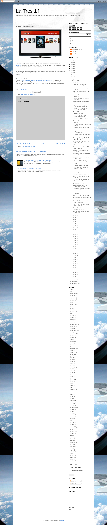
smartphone (73, 427)
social (71, 429)
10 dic (75, 257)
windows (72, 461)
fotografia (72, 348)
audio (71, 308)
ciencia (72, 319)
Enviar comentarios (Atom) (29, 146)
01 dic (75, 276)
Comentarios (74, 483)
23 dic (75, 230)
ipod (71, 374)
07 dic (75, 263)
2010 (72, 79)
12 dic (75, 253)
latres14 (74, 53)
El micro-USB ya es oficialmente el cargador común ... (81, 112)
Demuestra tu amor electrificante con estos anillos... (81, 157)
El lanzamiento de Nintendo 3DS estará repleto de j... (81, 212)
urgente (72, 450)
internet (23, 94)
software (72, 431)
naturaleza (72, 411)
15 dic (75, 246)
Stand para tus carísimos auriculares (79, 192)
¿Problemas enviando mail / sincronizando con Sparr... (80, 85)
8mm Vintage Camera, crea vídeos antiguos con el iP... (81, 208)
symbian (72, 433)
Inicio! (71, 40)
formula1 (72, 346)
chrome (72, 317)
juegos (71, 380)
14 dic (75, 249)
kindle (71, 381)
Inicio (42, 143)
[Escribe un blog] (35, 92)
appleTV (72, 304)
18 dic (75, 240)
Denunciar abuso (74, 464)
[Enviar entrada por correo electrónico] (30, 92)
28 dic (75, 219)
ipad (71, 370)
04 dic (75, 270)
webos (71, 459)
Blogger (62, 520)
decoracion (73, 334)
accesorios (73, 293)
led (71, 383)
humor (71, 361)
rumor (71, 422)
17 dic (75, 242)
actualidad (72, 295)
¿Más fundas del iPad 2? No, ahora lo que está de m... (81, 189)
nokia (71, 413)
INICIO (70, 509)
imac (71, 363)
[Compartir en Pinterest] (40, 92)
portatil (72, 418)
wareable (72, 457)
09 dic (75, 259)
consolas (72, 326)
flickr (71, 345)
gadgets (72, 352)
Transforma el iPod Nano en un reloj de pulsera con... (81, 128)
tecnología (72, 440)
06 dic (75, 266)
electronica (73, 341)
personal (72, 416)
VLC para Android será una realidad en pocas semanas (81, 131)
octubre (74, 281)
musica (72, 409)
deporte (72, 337)
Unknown (74, 51)
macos (72, 394)
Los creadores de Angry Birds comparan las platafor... (80, 186)
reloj (71, 420)
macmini (72, 392)
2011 (72, 77)
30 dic (75, 215)
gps (71, 356)
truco (71, 446)
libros (71, 385)
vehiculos (72, 451)
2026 (72, 60)
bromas (72, 315)
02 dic (75, 274)
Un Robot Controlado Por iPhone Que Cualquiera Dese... (81, 180)
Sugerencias (73, 42)
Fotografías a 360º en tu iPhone (80, 118)
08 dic (75, 261)
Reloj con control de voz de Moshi (81, 174)
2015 (72, 70)
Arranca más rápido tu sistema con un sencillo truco (81, 154)
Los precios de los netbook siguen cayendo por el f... (81, 135)
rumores (72, 424)
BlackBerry (73, 311)
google (71, 354)
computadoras (73, 324)
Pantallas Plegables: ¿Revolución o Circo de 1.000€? (31, 151)
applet (71, 302)
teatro (71, 438)
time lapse (72, 444)
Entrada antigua (60, 143)
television (72, 442)
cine (71, 321)
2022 (72, 62)
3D (71, 289)
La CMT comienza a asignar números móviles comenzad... (81, 164)
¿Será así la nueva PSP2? (79, 183)
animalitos (72, 299)
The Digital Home (22, 89)
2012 (72, 74)
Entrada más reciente (23, 143)
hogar (71, 359)
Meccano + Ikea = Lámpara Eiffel (81, 195)
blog (71, 313)
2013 (72, 72)
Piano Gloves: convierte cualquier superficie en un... (81, 205)
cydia (71, 332)
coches (72, 322)
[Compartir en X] (36, 92)
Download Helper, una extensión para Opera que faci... (80, 201)
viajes (71, 453)
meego (72, 398)
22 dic (75, 232)
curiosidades (73, 330)
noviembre (74, 279)
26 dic (75, 223)
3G (71, 291)
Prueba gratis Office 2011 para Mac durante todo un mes (37, 160)
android (72, 297)
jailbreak (72, 378)
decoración (73, 335)
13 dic (75, 251)
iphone (71, 372)
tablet (71, 435)
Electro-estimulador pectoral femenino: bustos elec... (80, 116)
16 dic (75, 244)
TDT (71, 437)
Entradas (73, 481)
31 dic (75, 82)
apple (71, 300)
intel (71, 365)
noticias (33, 94)
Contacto (72, 43)
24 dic (75, 227)
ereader (72, 343)
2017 (72, 66)
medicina (72, 396)
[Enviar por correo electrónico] (33, 92)
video (71, 455)
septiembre (75, 283)
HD (71, 357)
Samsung (72, 426)
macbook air (73, 391)
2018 (72, 64)
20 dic (75, 236)
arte (71, 306)
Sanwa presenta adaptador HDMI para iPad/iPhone (81, 147)
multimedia (28, 94)
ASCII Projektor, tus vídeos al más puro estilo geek (81, 142)
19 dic (75, 238)
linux (71, 387)
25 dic (75, 225)
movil (71, 405)
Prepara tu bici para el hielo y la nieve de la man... (80, 168)
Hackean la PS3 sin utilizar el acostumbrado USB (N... (80, 109)
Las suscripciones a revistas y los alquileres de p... (81, 88)
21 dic (75, 234)
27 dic (75, 221)
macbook (72, 389)
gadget (72, 350)
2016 (72, 68)
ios (71, 369)
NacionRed (18, 65)
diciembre (74, 81)
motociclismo (73, 404)
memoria (72, 400)
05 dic (75, 268)
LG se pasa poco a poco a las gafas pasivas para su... (82, 171)
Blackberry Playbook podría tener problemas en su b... (81, 151)
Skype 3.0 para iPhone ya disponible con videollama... (80, 105)
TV (71, 448)
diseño (71, 339)
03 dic (75, 272)
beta (71, 310)
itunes (71, 376)
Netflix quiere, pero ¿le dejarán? (80, 144)
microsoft (72, 402)
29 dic (75, 217)
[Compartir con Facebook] (38, 92)
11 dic (74, 255)
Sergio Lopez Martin (77, 49)
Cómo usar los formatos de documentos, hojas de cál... (80, 161)
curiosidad (72, 328)
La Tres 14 (28, 11)
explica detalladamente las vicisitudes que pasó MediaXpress (37, 80)
